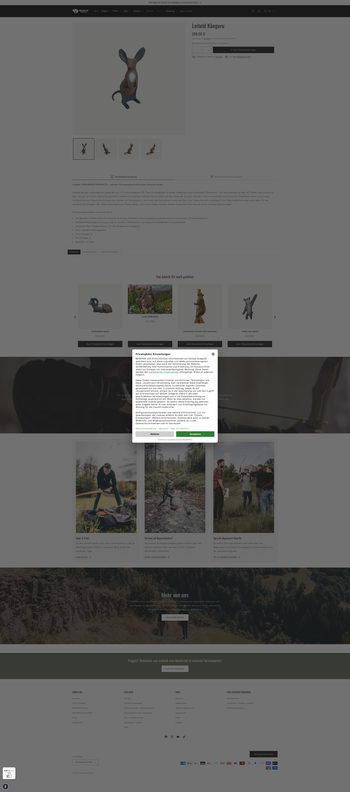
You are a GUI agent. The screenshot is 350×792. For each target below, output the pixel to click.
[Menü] (13, 769)
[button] (5, 786)
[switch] (9, 776)
